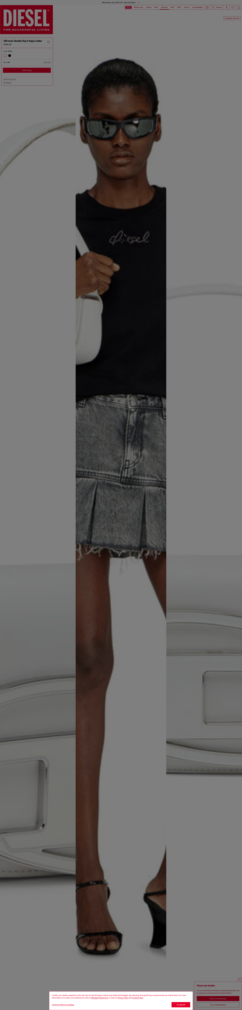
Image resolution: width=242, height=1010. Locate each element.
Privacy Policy (123, 998)
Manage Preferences (99, 998)
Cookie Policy (137, 998)
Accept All (181, 1005)
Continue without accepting (63, 1005)
